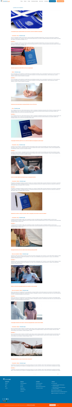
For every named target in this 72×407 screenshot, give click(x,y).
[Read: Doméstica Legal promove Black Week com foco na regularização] (26, 55)
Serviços (25, 1)
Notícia (18, 181)
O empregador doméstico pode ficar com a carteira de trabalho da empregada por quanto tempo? (27, 140)
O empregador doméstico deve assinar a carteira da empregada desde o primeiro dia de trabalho (27, 322)
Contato (29, 1)
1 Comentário (14, 35)
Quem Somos (41, 1)
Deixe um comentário (15, 290)
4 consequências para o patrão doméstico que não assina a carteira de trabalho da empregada (26, 31)
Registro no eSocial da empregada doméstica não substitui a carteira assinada (24, 286)
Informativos (46, 1)
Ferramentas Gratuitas (34, 1)
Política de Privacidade (31, 405)
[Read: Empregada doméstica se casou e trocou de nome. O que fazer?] (26, 346)
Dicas (18, 35)
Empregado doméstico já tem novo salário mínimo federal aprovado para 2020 (24, 249)
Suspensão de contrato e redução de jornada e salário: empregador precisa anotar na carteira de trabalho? (28, 213)
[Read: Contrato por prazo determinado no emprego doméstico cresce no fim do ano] (26, 92)
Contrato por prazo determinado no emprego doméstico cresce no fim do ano (24, 104)
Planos (22, 1)
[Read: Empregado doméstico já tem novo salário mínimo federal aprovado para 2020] (26, 237)
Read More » (13, 41)
